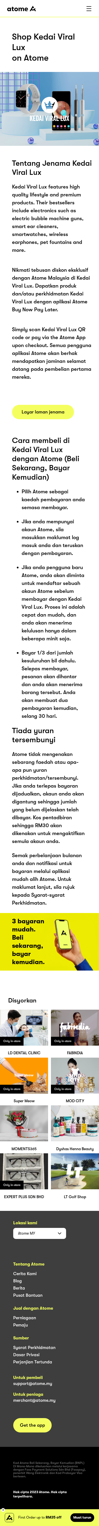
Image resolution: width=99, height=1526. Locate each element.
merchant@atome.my (34, 1400)
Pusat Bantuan (28, 1295)
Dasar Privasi (26, 1354)
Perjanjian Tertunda (32, 1362)
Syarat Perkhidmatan (34, 1347)
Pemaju (20, 1325)
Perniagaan (24, 1317)
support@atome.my (32, 1383)
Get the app (32, 1425)
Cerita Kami (25, 1273)
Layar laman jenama (43, 412)
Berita (19, 1288)
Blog (17, 1281)
